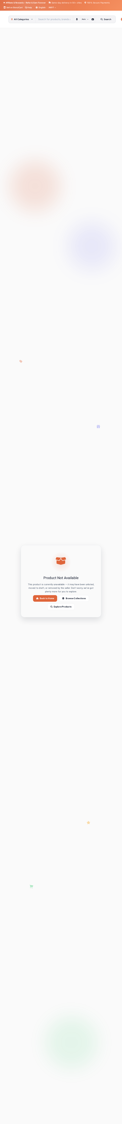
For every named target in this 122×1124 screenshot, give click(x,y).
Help (29, 7)
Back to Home (47, 598)
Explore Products (63, 607)
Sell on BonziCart (14, 7)
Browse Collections (76, 598)
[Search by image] (93, 19)
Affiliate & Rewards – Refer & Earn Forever (26, 2)
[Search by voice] (77, 19)
